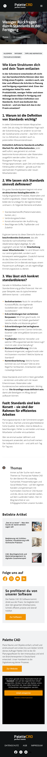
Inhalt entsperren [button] (23, 693)
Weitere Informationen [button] (23, 698)
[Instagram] (11, 578)
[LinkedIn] (24, 578)
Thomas (5, 37)
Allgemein (8, 53)
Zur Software (16, 617)
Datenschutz (12, 745)
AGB (25, 745)
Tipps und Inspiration (33, 53)
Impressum (37, 745)
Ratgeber (18, 53)
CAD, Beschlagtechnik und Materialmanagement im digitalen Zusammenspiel (16, 556)
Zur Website (12, 668)
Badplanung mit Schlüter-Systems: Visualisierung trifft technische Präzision (17, 540)
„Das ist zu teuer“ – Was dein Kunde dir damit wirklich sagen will (17, 525)
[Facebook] (5, 578)
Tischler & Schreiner (12, 57)
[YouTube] (17, 578)
